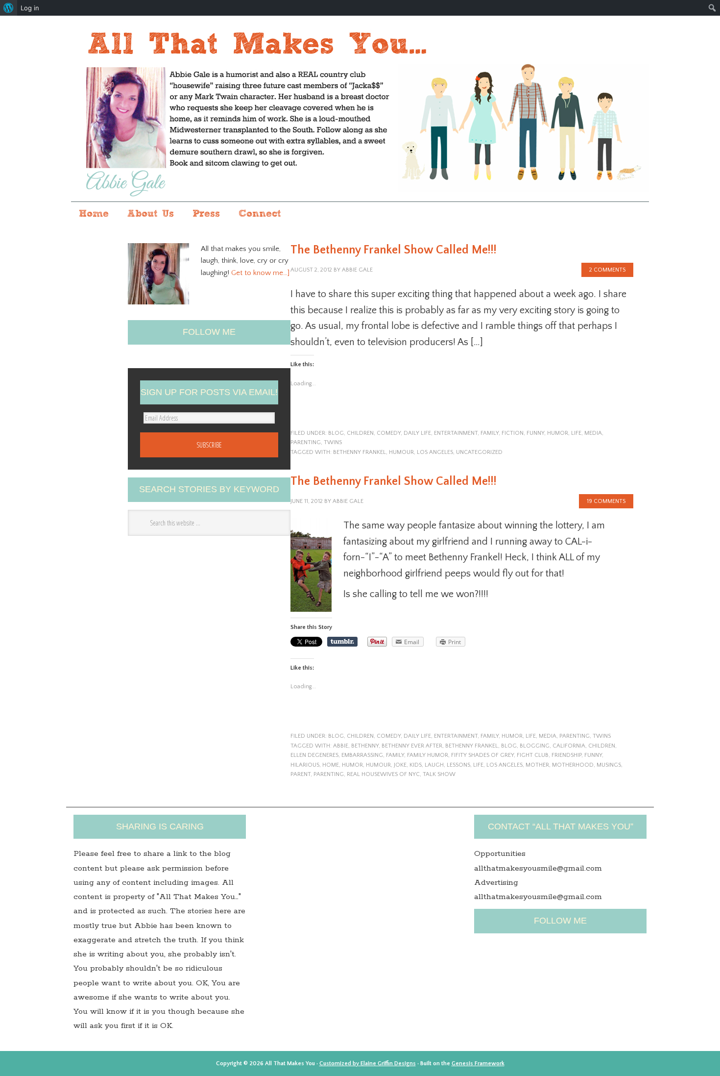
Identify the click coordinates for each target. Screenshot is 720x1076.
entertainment (456, 433)
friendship (566, 755)
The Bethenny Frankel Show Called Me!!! (393, 250)
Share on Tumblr (342, 642)
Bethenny (365, 746)
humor (557, 433)
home (330, 765)
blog (336, 433)
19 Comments (606, 501)
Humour (401, 452)
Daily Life (417, 433)
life (576, 433)
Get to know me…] (260, 273)
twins (333, 442)
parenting (305, 442)
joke (400, 765)
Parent (300, 774)
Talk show (439, 774)
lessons (458, 765)
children (360, 433)
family (489, 433)
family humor (427, 755)
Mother (537, 765)
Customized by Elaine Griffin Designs (367, 1063)
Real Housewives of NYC (383, 774)
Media (593, 433)
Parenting (328, 774)
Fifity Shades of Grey (482, 755)
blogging (535, 746)
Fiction (513, 433)
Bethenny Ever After (412, 746)
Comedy (389, 433)
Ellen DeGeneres (314, 755)
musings (609, 765)
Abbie (340, 746)
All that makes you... (360, 109)
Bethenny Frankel (359, 452)
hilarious (304, 765)
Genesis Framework (478, 1063)
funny (535, 433)
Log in (30, 8)
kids (415, 765)
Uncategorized (479, 452)
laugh (434, 765)
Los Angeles (435, 452)
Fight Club (533, 755)
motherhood (573, 765)
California (568, 746)
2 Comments (607, 270)
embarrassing (362, 755)
